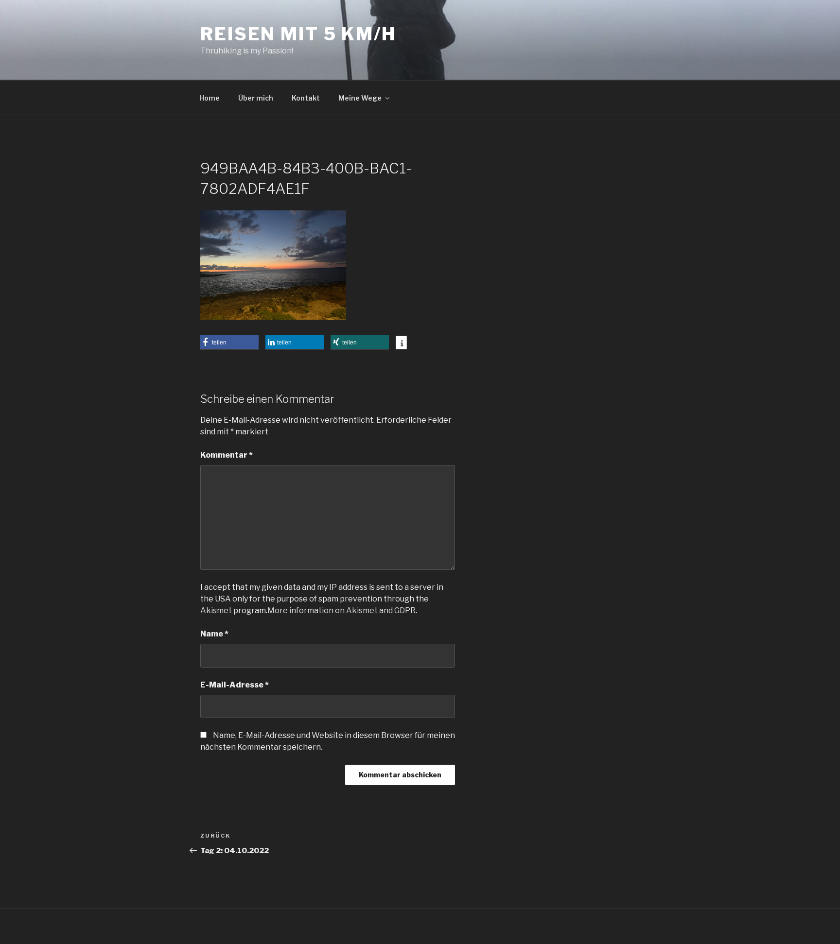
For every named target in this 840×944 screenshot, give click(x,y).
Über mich (255, 98)
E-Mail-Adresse (234, 684)
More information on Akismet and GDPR (341, 610)
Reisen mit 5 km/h (298, 34)
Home (209, 98)
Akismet (216, 610)
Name (214, 633)
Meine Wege (360, 98)
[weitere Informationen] (401, 343)
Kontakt (306, 98)
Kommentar (226, 455)
